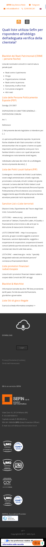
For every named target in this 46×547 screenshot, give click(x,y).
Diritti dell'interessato (11, 363)
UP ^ (23, 531)
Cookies (21, 360)
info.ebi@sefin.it (12, 8)
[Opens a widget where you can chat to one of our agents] (38, 543)
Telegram (36, 5)
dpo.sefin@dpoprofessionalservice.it (22, 425)
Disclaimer (13, 360)
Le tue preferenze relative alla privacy (24, 541)
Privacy (5, 360)
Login (22, 347)
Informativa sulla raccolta (13, 544)
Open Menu (27, 22)
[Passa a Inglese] (41, 8)
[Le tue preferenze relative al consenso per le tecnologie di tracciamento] (42, 543)
